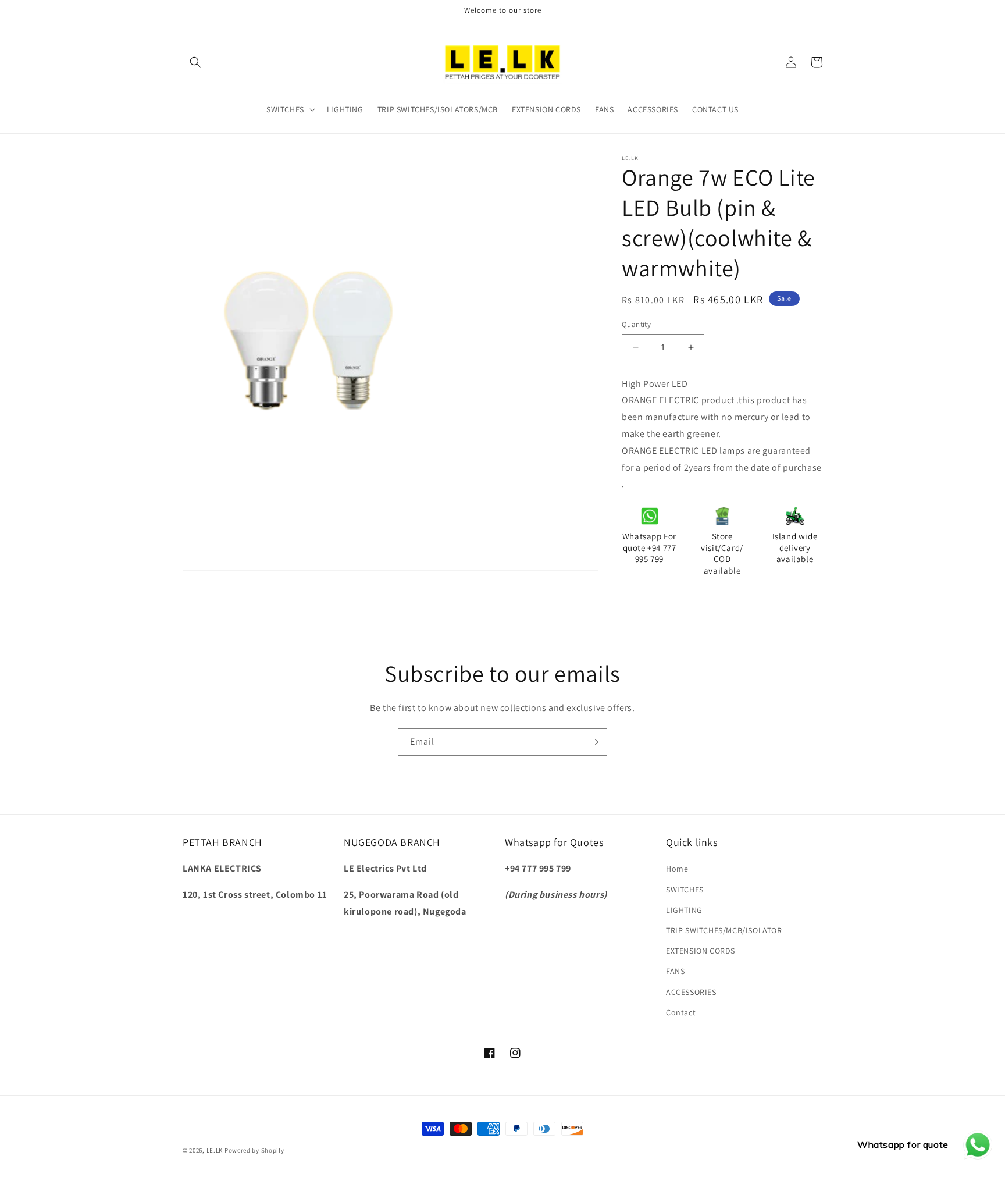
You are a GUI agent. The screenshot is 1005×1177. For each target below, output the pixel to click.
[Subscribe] (594, 742)
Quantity (636, 324)
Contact (681, 1012)
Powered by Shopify (254, 1150)
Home (677, 868)
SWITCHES (685, 889)
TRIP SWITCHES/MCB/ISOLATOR (724, 930)
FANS (675, 971)
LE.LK (214, 1150)
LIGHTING (684, 910)
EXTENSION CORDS (700, 950)
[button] (195, 62)
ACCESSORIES (691, 992)
